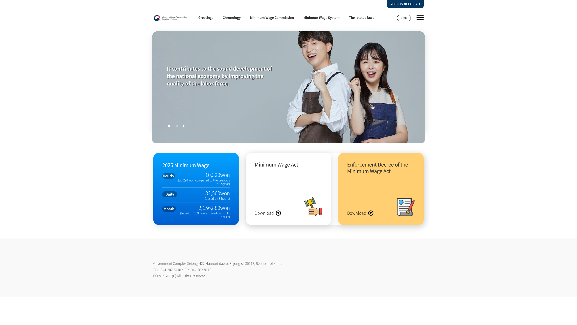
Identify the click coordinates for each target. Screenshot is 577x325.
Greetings (205, 17)
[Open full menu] (420, 17)
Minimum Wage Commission (272, 17)
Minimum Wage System (321, 17)
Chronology (232, 17)
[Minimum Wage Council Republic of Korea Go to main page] (170, 19)
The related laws (361, 17)
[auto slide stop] (184, 125)
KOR (404, 18)
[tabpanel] (288, 88)
